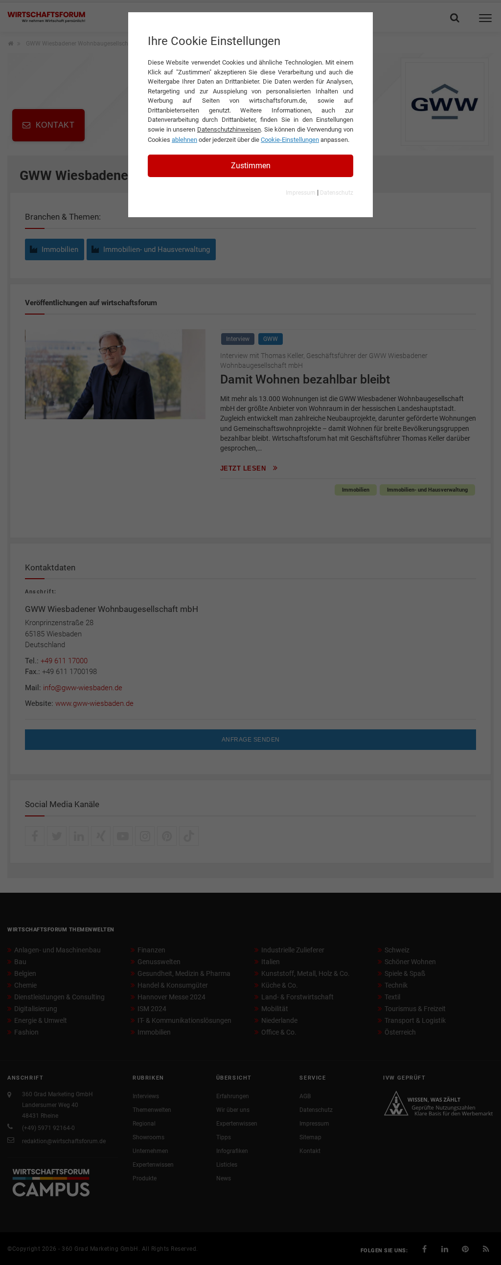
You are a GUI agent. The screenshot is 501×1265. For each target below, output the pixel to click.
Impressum (301, 192)
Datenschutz (336, 192)
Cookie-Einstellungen (290, 139)
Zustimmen (251, 165)
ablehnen (184, 139)
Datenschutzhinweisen (229, 129)
